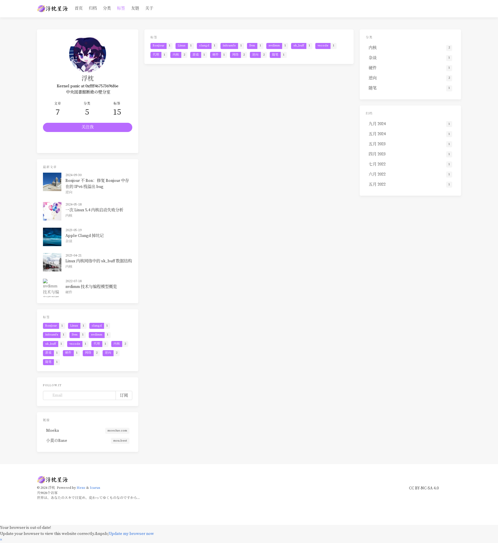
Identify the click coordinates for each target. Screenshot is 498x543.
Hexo (81, 488)
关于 (149, 8)
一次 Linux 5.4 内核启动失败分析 (94, 210)
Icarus (95, 488)
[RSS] (125, 142)
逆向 (68, 192)
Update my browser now (131, 533)
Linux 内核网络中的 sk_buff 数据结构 (98, 261)
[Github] (95, 142)
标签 (121, 8)
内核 (68, 216)
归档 (93, 8)
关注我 (88, 127)
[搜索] (458, 8)
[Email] (110, 142)
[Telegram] (50, 142)
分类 (107, 8)
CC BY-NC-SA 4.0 (424, 488)
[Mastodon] (65, 142)
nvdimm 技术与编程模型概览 (91, 286)
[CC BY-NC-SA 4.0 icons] (452, 488)
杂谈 (68, 241)
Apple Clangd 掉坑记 (84, 235)
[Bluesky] (80, 142)
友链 (135, 8)
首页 (79, 8)
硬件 (68, 292)
